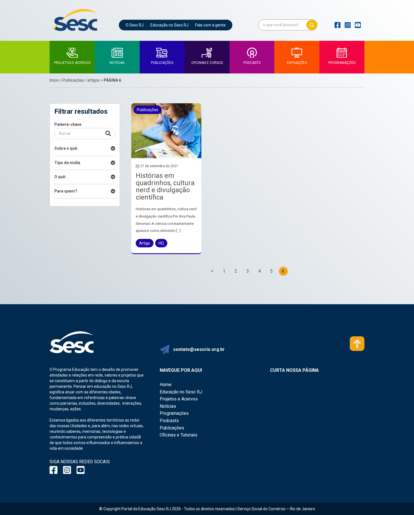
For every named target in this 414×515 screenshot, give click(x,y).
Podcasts (169, 420)
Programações (174, 413)
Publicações (172, 428)
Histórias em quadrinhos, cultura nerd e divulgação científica (165, 186)
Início (54, 80)
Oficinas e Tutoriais (178, 435)
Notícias (168, 406)
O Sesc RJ (135, 25)
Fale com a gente (210, 25)
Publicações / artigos (81, 80)
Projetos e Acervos (179, 399)
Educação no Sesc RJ (169, 25)
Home (166, 384)
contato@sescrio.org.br (199, 349)
